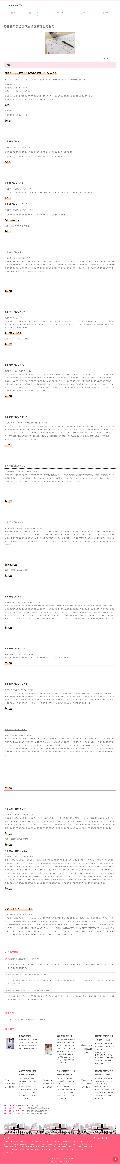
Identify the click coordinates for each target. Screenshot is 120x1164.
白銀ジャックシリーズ (66, 1141)
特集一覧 (11, 1105)
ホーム (15, 14)
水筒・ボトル (56, 1149)
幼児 (81, 1141)
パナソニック (49, 1141)
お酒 (13, 1141)
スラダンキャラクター (68, 1147)
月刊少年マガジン (42, 1019)
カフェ (31, 1141)
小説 (42, 1149)
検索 (106, 14)
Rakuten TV (67, 1144)
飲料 (23, 1141)
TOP (5, 1105)
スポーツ (12, 1152)
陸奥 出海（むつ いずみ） (15, 729)
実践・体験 (21, 1149)
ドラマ (42, 1147)
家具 (20, 1141)
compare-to (57, 1159)
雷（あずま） (17, 748)
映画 (46, 1147)
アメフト (79, 1144)
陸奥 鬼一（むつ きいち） (15, 252)
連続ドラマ (13, 1147)
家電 (32, 1149)
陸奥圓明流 (30, 1019)
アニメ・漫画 (19, 1019)
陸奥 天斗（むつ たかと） (15, 522)
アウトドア (57, 1147)
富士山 (51, 1147)
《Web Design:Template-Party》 (60, 1161)
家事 (5, 1141)
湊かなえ (16, 1144)
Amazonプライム (52, 1144)
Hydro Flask (47, 1149)
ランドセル (9, 1144)
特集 (83, 14)
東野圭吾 (36, 1149)
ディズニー (86, 1144)
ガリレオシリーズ (22, 1147)
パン (27, 1141)
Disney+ (44, 1144)
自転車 (27, 1149)
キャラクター (8, 1019)
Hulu (39, 1144)
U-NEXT (73, 1144)
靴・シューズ (71, 1149)
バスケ (86, 1149)
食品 (43, 1141)
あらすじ (63, 1149)
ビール (9, 1141)
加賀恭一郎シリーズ (33, 1147)
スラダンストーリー (11, 1149)
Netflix (60, 1144)
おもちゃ (86, 1141)
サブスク (76, 1141)
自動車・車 (38, 1141)
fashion (57, 1141)
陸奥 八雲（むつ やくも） (15, 465)
